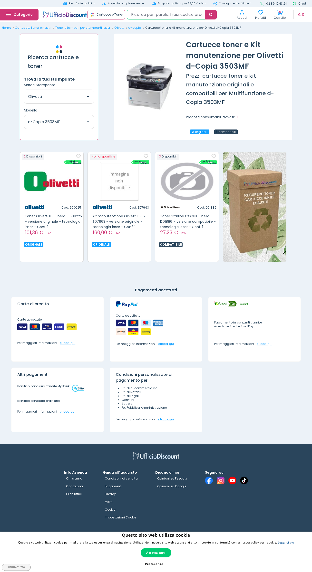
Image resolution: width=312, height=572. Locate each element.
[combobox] (166, 14)
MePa (109, 502)
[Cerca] (211, 14)
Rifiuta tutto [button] (16, 567)
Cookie (110, 509)
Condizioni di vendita (121, 478)
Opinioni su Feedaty (172, 478)
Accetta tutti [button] (156, 553)
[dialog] (156, 552)
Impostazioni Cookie (120, 517)
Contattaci (74, 486)
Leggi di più (286, 542)
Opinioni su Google (171, 486)
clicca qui (67, 343)
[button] (156, 564)
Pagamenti (113, 486)
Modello (30, 110)
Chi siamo (74, 478)
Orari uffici (74, 494)
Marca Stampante (40, 85)
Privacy (110, 494)
